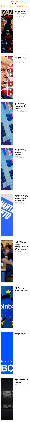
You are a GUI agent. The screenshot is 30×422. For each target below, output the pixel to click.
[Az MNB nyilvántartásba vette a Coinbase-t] (7, 307)
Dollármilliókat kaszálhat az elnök (21, 58)
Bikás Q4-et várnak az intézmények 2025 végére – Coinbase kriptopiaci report (21, 197)
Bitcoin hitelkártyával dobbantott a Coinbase (21, 380)
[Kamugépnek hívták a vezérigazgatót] (7, 31)
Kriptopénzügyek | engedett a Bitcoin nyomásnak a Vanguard (21, 151)
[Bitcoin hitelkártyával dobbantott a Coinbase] (7, 399)
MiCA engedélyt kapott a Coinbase (20, 334)
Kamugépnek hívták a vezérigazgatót (21, 12)
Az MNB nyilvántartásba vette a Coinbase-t (21, 288)
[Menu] (2, 2)
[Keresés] (25, 2)
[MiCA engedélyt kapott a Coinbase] (7, 353)
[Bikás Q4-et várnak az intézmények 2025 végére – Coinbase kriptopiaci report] (7, 215)
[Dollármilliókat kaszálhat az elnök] (7, 77)
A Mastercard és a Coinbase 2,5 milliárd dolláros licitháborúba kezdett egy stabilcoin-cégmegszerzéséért (21, 245)
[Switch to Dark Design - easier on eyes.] (28, 2)
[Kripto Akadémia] (15, 2)
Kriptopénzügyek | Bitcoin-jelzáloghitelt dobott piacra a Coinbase (21, 105)
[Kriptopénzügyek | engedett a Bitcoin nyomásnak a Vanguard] (7, 169)
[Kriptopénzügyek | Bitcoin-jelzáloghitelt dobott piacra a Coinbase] (7, 123)
